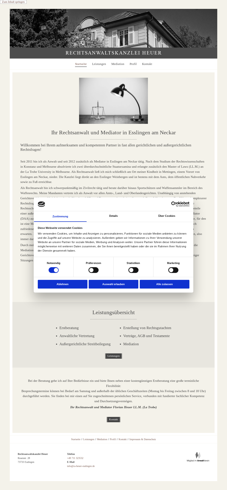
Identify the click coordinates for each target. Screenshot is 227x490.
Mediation (117, 64)
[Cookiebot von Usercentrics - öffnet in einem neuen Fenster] (173, 204)
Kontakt (147, 64)
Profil (133, 64)
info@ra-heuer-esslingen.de (81, 466)
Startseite (81, 64)
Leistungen (99, 64)
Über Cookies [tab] (166, 215)
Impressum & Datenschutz (142, 439)
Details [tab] (113, 215)
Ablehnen (62, 284)
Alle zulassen (164, 284)
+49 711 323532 (75, 458)
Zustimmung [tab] (60, 216)
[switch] (93, 270)
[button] (113, 356)
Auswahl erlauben (113, 284)
